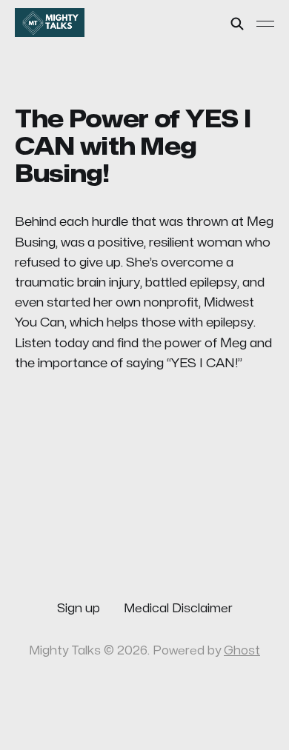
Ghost (242, 651)
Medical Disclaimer (178, 609)
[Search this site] (237, 24)
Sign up (78, 609)
